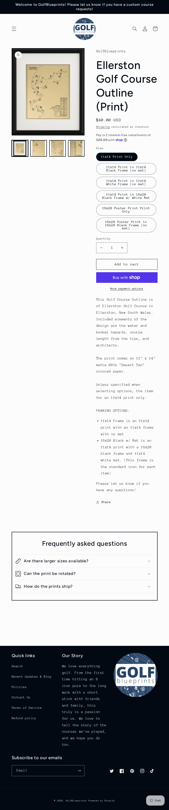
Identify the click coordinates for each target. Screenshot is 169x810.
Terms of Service (27, 707)
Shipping (103, 126)
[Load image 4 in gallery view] (76, 148)
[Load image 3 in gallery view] (57, 148)
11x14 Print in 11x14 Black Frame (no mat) (126, 168)
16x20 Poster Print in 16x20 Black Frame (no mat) (126, 225)
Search (17, 666)
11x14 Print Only (117, 156)
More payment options (126, 288)
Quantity (103, 238)
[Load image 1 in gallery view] (20, 148)
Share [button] (106, 502)
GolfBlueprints (76, 800)
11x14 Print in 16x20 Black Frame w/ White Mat (126, 196)
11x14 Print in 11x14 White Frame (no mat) (126, 182)
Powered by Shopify (101, 800)
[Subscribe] (79, 770)
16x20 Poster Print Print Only (126, 209)
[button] (14, 29)
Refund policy (24, 718)
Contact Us (21, 697)
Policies (19, 687)
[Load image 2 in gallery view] (38, 148)
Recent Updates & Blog (31, 676)
